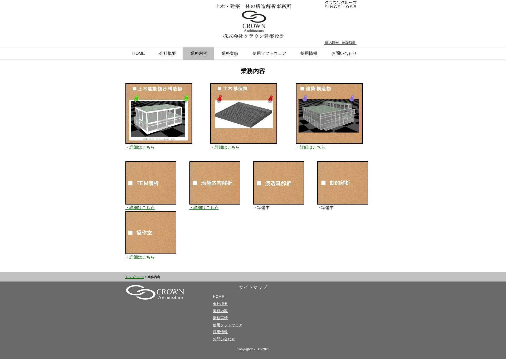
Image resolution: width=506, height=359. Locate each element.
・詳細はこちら (140, 147)
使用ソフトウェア (269, 53)
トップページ (134, 277)
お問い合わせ (344, 53)
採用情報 (308, 53)
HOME (138, 53)
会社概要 (167, 53)
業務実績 (229, 53)
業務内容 (198, 53)
